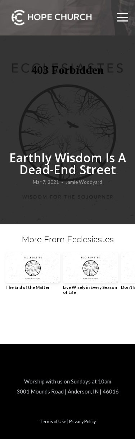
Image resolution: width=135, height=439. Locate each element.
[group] (32, 273)
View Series (67, 321)
